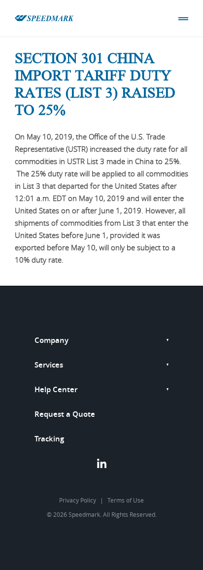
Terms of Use (125, 500)
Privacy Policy (77, 500)
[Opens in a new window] (101, 465)
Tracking (49, 439)
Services (48, 365)
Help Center (55, 389)
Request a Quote (64, 414)
